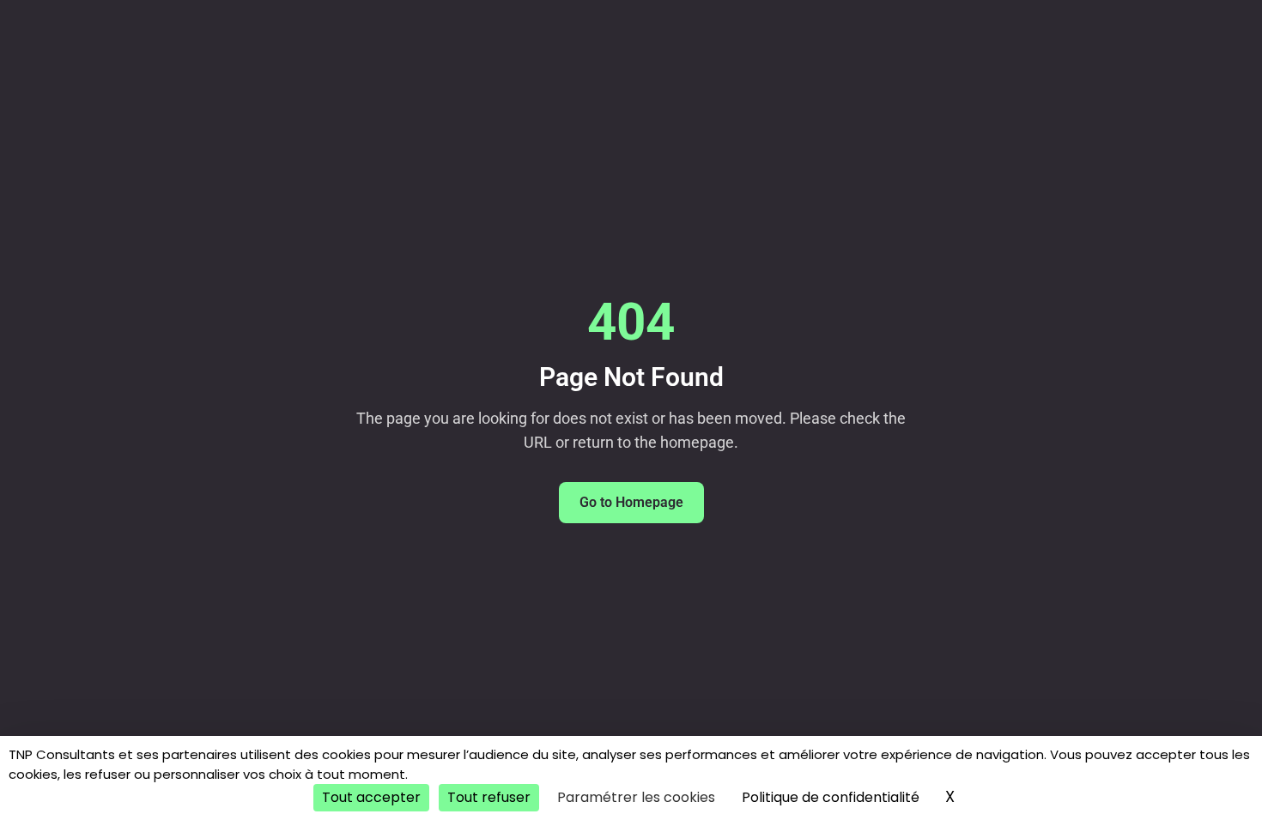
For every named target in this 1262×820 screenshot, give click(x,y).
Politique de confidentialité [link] (830, 797)
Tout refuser (489, 797)
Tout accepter (371, 797)
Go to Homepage (631, 502)
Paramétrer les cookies (636, 797)
